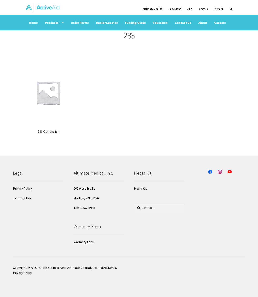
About (202, 23)
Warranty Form (84, 242)
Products (51, 23)
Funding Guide (135, 23)
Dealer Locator (107, 23)
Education (160, 23)
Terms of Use (22, 198)
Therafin (219, 9)
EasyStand (175, 9)
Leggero (203, 9)
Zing (189, 9)
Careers (220, 23)
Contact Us (183, 23)
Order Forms (80, 23)
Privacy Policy (22, 188)
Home (33, 23)
